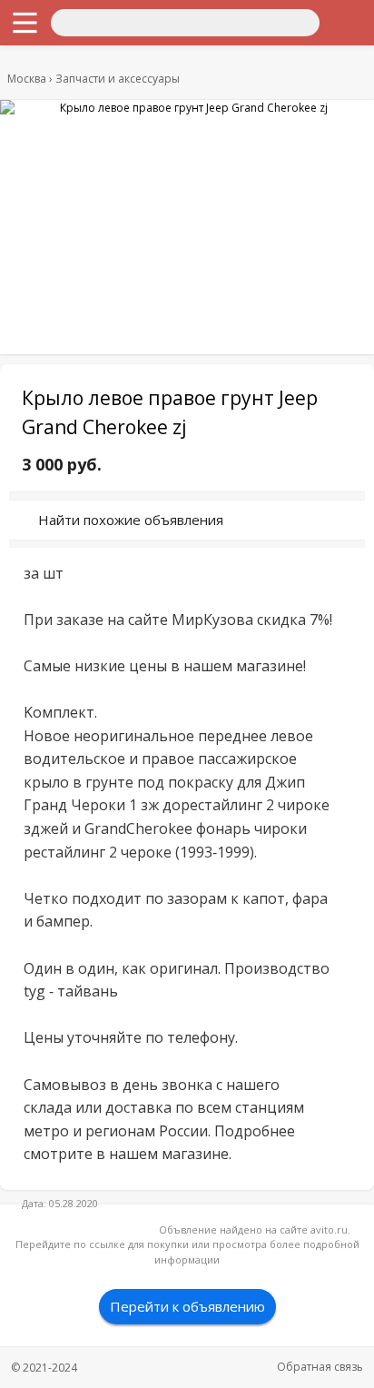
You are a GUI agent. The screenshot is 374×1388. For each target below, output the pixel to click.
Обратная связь (320, 1366)
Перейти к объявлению (187, 1306)
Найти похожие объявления (130, 520)
